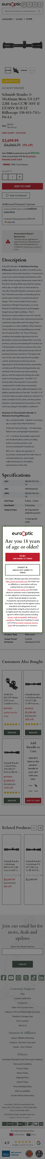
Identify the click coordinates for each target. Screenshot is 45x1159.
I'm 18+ (22, 557)
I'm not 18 (22, 570)
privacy (10, 617)
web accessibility (20, 617)
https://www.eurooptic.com (16, 581)
